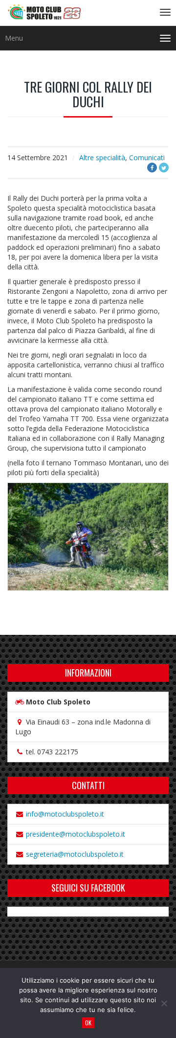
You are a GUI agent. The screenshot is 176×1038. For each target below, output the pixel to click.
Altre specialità (102, 157)
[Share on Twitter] (164, 168)
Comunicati (147, 157)
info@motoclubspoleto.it (65, 814)
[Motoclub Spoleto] (44, 12)
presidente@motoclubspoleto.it (75, 834)
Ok (88, 1022)
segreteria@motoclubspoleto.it (75, 854)
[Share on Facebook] (152, 168)
